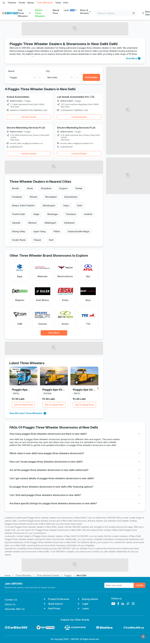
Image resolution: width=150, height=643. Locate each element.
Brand (11, 71)
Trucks (21, 2)
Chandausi (71, 214)
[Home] (10, 13)
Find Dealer (91, 77)
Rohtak (79, 188)
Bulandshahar (70, 197)
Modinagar (52, 214)
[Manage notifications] (143, 636)
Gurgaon (63, 188)
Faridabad (17, 197)
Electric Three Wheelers (40, 13)
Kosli (51, 240)
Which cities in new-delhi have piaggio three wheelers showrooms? (47, 453)
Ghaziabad (46, 188)
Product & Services (58, 599)
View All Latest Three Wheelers (25, 413)
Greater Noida (19, 240)
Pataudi (37, 240)
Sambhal (88, 214)
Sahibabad (69, 223)
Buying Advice (90, 599)
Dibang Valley (18, 231)
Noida (30, 188)
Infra (65, 2)
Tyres (58, 2)
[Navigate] (8, 104)
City (48, 71)
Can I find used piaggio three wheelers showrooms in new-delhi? (45, 495)
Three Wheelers (44, 2)
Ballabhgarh (50, 223)
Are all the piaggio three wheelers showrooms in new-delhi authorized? (49, 470)
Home (7, 575)
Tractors (12, 2)
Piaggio (68, 575)
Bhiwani (33, 197)
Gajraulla (16, 223)
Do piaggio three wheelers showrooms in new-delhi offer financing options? (51, 486)
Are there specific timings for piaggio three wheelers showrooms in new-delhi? (53, 503)
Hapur (66, 205)
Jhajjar (36, 214)
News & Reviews (84, 11)
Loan (69, 10)
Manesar (32, 223)
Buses (31, 2)
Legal (85, 603)
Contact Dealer (28, 117)
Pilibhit (57, 231)
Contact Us (11, 599)
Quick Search (55, 603)
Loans (85, 608)
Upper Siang (39, 231)
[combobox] (10, 77)
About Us (10, 604)
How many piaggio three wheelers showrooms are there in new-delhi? (48, 433)
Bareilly (15, 188)
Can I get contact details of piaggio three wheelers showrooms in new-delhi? (52, 478)
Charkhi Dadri (18, 214)
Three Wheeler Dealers (47, 575)
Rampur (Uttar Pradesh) (23, 205)
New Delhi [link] (81, 575)
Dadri (79, 205)
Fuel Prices (54, 608)
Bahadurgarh (49, 205)
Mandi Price (56, 11)
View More (53, 333)
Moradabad (51, 197)
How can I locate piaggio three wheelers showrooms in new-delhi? (46, 461)
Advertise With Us (15, 609)
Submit (139, 585)
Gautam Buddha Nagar (78, 231)
